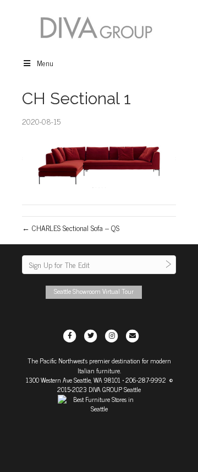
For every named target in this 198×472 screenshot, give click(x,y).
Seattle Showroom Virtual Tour (94, 291)
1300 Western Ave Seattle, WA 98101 (73, 379)
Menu (45, 62)
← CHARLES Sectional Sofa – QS (70, 227)
